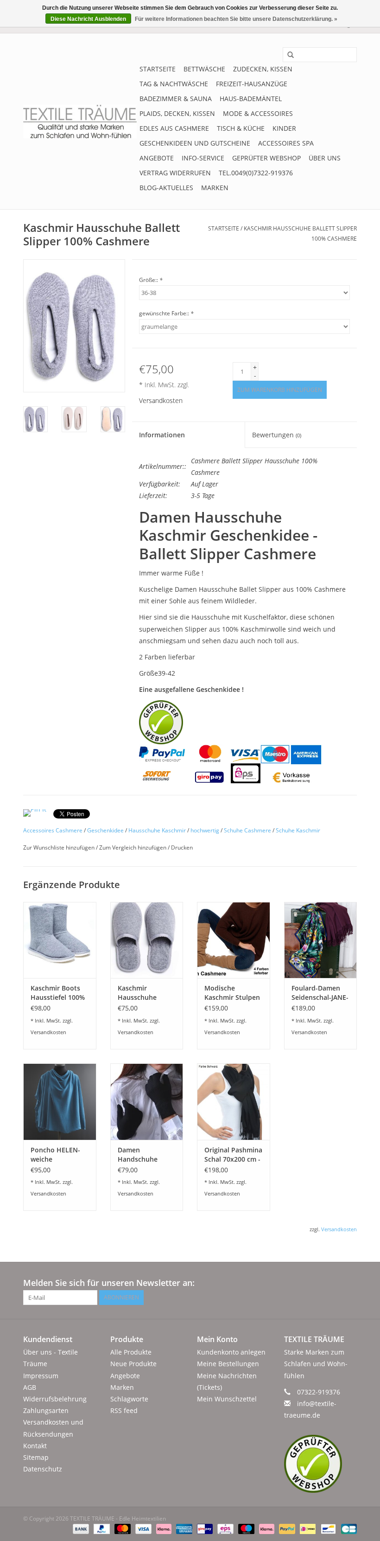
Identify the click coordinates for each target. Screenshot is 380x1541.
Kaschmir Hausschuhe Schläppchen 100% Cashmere (143, 993)
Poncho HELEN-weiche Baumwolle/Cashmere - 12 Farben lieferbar (60, 1154)
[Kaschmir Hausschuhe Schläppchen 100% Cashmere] (147, 940)
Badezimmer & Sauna (175, 98)
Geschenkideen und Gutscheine (194, 143)
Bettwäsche (204, 68)
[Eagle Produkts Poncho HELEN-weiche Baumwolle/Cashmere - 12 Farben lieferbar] (59, 1101)
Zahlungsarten (46, 1410)
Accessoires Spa (286, 143)
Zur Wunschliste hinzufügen (59, 847)
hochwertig (204, 830)
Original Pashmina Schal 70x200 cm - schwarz (233, 1154)
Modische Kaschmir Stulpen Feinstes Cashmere (232, 993)
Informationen (162, 434)
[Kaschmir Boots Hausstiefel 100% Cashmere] (59, 940)
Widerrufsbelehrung (55, 1398)
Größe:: (151, 280)
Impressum (40, 1375)
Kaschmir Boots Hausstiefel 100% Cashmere (58, 993)
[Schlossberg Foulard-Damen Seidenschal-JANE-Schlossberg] (320, 940)
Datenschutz (42, 1468)
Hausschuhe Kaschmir (157, 830)
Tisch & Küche (241, 128)
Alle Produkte (131, 1352)
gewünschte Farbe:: (166, 313)
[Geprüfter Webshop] (320, 1464)
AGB (29, 1387)
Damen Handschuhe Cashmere (138, 1154)
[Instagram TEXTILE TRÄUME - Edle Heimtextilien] (349, 1283)
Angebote (156, 157)
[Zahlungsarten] (80, 1528)
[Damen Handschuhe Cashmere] (147, 1101)
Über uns (325, 157)
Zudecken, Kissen (262, 68)
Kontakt (35, 1445)
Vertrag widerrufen (175, 172)
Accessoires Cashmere (52, 830)
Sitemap (36, 1457)
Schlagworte (129, 1398)
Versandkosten (161, 400)
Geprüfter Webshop (266, 157)
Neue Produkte (133, 1363)
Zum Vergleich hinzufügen (133, 847)
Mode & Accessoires (258, 113)
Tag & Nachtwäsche (173, 83)
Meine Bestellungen (228, 1363)
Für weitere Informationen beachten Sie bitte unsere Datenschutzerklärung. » (236, 19)
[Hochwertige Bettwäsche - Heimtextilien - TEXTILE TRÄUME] (80, 121)
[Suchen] (287, 55)
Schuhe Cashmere (247, 830)
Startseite (157, 68)
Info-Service (203, 157)
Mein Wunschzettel (227, 1398)
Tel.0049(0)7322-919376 (256, 172)
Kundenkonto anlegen (231, 1352)
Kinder (284, 128)
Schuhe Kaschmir (298, 830)
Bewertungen (276, 434)
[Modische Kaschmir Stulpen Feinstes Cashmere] (233, 940)
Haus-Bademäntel (251, 98)
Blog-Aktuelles (166, 187)
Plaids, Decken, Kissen (177, 113)
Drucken (182, 847)
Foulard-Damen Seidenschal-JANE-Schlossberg (319, 993)
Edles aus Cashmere (174, 128)
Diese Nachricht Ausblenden (88, 19)
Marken (214, 187)
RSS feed (124, 1410)
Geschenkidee (105, 830)
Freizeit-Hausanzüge (251, 83)
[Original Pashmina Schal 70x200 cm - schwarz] (233, 1101)
